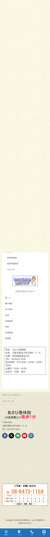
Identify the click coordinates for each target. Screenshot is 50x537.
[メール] (18, 435)
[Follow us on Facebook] (5, 435)
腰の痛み (9, 303)
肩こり (8, 298)
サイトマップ (8, 401)
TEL (32, 534)
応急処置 (9, 321)
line (44, 534)
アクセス (19, 534)
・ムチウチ (10, 269)
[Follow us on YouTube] (24, 435)
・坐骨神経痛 (11, 258)
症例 (7, 315)
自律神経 (9, 332)
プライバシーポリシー (12, 395)
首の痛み (9, 309)
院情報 (8, 338)
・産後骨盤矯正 (12, 263)
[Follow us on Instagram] (31, 435)
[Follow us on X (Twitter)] (11, 435)
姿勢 (7, 327)
